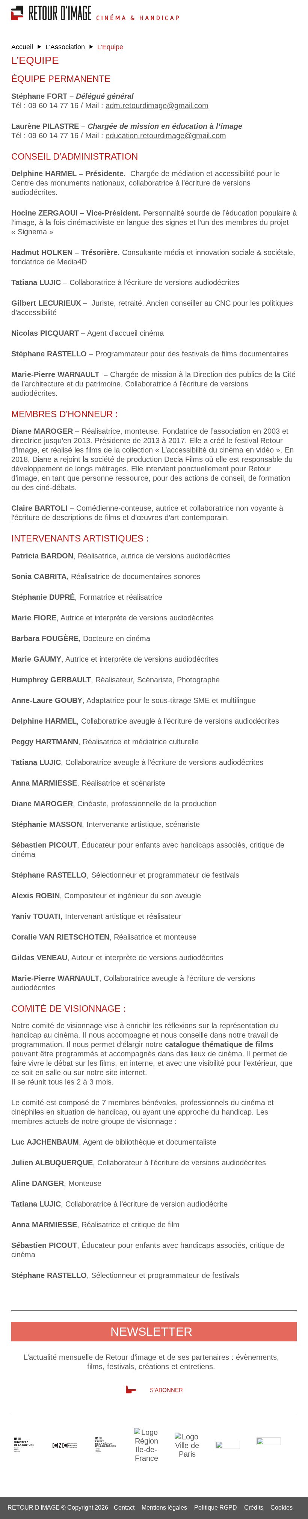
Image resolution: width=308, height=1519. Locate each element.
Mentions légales (164, 1507)
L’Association (65, 47)
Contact (124, 1507)
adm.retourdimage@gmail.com (157, 105)
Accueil (22, 47)
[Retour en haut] (276, 1511)
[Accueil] (53, 18)
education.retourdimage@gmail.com (166, 135)
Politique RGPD (215, 1507)
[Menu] (272, 11)
